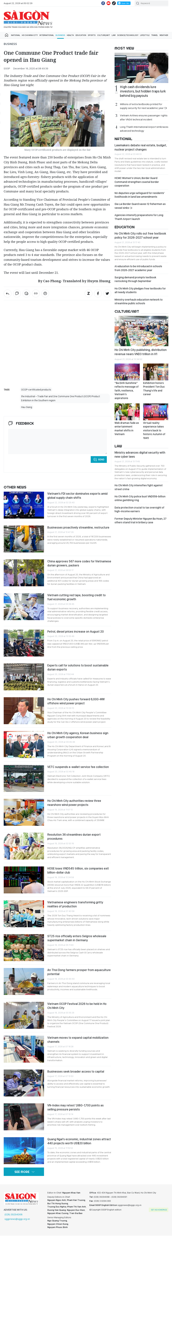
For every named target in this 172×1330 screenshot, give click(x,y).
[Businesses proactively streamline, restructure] (24, 539)
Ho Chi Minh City (30, 35)
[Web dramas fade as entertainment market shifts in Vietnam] (127, 411)
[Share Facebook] (98, 293)
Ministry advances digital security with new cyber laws (140, 454)
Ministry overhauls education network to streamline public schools (139, 301)
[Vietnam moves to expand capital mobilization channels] (24, 1049)
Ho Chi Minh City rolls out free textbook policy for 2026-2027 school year (140, 235)
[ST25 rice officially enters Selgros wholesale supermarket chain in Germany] (24, 947)
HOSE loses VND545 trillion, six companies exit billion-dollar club (78, 870)
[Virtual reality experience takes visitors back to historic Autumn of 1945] (155, 411)
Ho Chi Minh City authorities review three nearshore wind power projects (74, 803)
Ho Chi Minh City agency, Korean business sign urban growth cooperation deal (77, 735)
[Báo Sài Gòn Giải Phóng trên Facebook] (103, 3)
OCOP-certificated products (36, 389)
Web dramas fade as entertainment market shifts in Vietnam (127, 428)
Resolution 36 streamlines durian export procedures (74, 836)
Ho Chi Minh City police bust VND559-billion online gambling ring (140, 498)
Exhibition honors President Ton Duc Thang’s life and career (154, 388)
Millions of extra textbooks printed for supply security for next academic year (142, 106)
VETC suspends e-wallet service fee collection (78, 767)
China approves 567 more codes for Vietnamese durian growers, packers (79, 563)
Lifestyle (144, 35)
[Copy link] (36, 293)
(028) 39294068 (14, 1214)
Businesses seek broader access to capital (75, 1071)
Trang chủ (6, 35)
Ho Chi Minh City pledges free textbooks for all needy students (140, 290)
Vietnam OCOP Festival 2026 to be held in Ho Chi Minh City (76, 1006)
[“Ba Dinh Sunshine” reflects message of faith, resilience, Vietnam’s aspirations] (127, 372)
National (15, 35)
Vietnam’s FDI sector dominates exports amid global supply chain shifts (77, 495)
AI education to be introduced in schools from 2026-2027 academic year (138, 268)
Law (114, 35)
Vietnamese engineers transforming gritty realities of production (75, 904)
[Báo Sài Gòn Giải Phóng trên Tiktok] (114, 3)
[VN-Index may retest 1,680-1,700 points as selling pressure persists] (24, 1116)
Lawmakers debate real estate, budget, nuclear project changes (141, 147)
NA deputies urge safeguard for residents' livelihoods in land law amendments (140, 194)
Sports (92, 35)
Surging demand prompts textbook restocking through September (135, 279)
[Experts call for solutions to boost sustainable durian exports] (24, 676)
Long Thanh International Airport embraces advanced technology (144, 128)
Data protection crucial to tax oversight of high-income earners (139, 509)
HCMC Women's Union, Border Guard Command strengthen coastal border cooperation (137, 181)
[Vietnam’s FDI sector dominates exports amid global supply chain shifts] (24, 505)
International (46, 35)
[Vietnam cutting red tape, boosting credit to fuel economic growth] (24, 606)
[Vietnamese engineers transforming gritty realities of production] (24, 913)
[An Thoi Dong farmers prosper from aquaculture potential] (24, 981)
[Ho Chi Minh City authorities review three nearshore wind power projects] (24, 812)
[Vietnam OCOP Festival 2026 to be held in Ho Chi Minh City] (24, 1015)
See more (21, 1172)
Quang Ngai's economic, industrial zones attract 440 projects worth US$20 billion (79, 1141)
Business (60, 35)
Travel (154, 35)
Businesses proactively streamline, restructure (78, 527)
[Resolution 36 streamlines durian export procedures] (24, 846)
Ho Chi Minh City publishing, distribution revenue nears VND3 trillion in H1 (141, 352)
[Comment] (17, 293)
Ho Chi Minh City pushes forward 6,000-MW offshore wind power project (76, 701)
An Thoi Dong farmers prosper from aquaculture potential (79, 972)
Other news (15, 487)
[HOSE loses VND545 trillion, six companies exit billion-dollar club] (24, 879)
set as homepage (159, 1210)
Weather (164, 35)
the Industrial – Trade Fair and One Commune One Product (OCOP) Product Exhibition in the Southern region (60, 398)
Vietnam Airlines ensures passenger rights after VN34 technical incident (143, 117)
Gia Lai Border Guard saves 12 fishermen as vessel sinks (140, 205)
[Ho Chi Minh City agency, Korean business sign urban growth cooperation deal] (24, 744)
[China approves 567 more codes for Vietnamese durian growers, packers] (24, 572)
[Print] (45, 293)
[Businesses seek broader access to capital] (24, 1083)
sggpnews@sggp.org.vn (17, 1219)
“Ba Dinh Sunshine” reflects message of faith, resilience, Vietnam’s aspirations (127, 390)
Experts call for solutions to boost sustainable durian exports (78, 667)
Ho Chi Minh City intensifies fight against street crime (139, 487)
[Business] (7, 293)
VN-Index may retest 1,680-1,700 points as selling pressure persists (75, 1107)
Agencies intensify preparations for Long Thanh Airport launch (139, 217)
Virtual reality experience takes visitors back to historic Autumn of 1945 (154, 430)
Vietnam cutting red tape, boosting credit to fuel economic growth (76, 597)
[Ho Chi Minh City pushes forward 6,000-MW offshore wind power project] (24, 710)
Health (70, 35)
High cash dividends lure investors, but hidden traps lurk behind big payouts (143, 91)
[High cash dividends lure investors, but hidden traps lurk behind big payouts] (141, 68)
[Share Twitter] (107, 293)
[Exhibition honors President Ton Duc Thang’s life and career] (155, 372)
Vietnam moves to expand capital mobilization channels (78, 1039)
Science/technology (127, 35)
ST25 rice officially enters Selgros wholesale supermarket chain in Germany (76, 938)
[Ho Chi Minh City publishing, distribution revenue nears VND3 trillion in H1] (141, 331)
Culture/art (103, 35)
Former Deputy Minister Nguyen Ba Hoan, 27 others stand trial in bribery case (140, 520)
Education (81, 35)
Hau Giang (26, 407)
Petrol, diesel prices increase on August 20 (75, 631)
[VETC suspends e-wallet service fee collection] (24, 778)
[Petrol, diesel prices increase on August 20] (24, 643)
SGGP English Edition (28, 19)
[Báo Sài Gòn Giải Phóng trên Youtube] (108, 3)
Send (101, 459)
